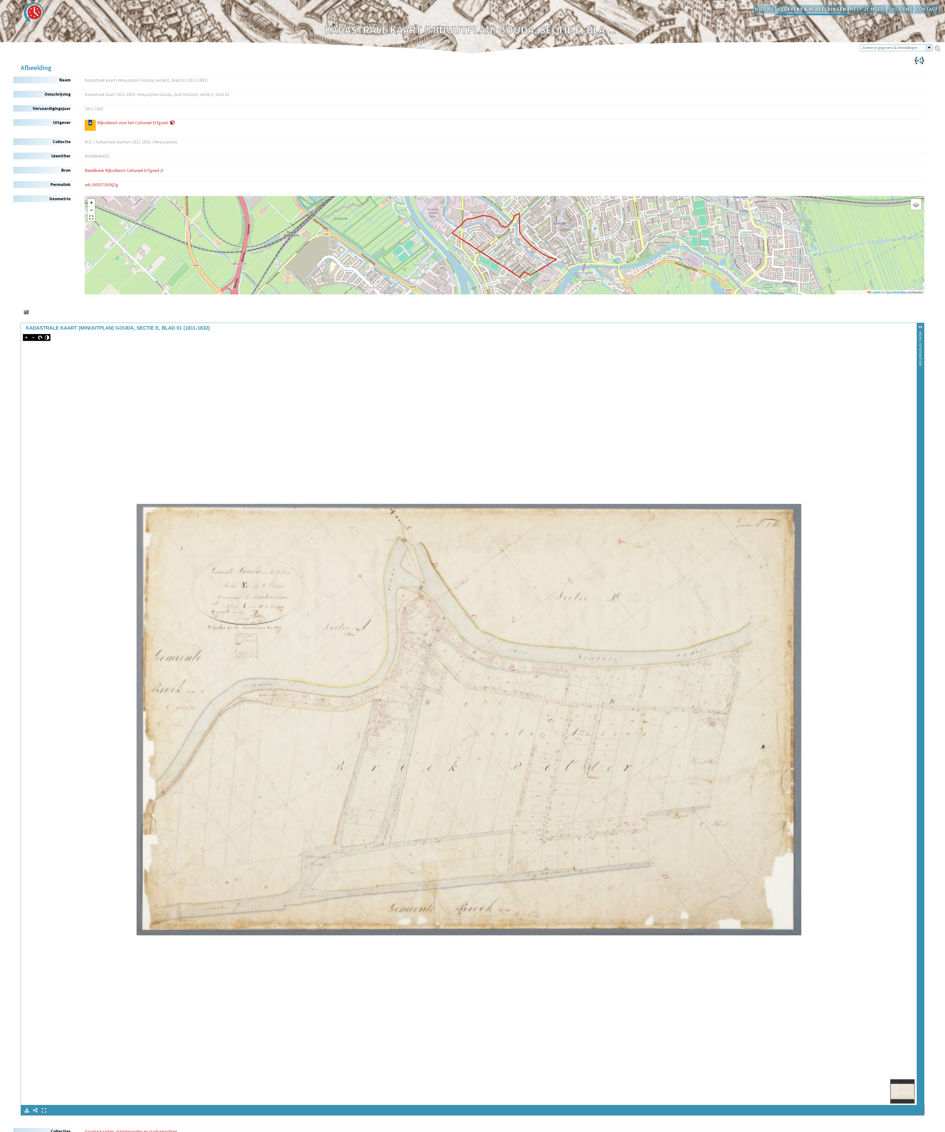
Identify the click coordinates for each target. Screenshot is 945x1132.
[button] (91, 202)
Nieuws (764, 9)
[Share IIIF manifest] (26, 312)
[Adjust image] (47, 337)
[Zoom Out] (33, 337)
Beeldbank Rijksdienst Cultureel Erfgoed (122, 170)
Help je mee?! (867, 9)
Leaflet (875, 292)
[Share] (35, 1110)
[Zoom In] (26, 337)
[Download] (27, 1110)
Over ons (901, 9)
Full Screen (44, 1110)
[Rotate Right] (40, 337)
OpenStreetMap (896, 292)
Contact (927, 9)
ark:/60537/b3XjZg (101, 184)
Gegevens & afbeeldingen (812, 9)
